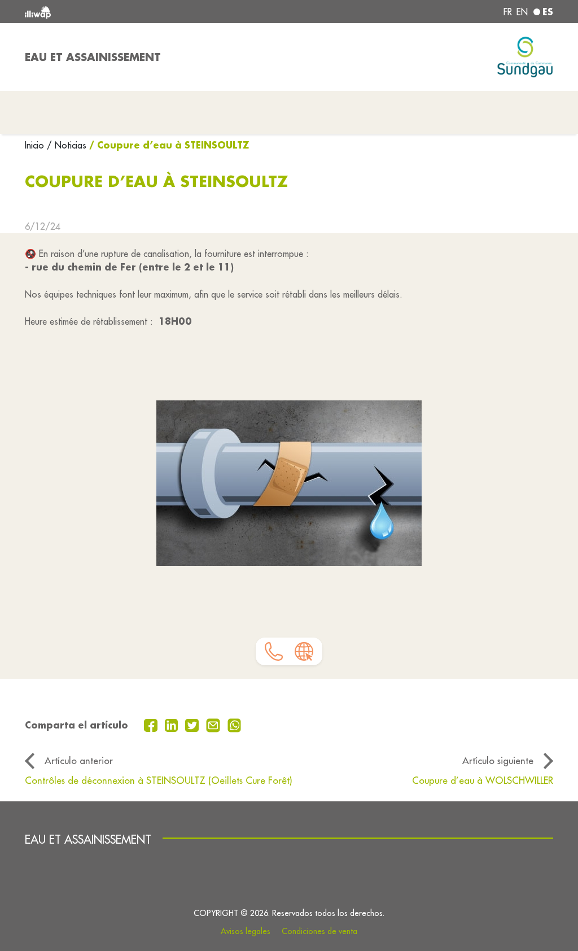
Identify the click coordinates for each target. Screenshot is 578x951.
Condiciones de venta (319, 931)
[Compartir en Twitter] (193, 724)
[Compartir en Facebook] (152, 724)
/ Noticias (66, 145)
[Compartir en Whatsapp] (234, 724)
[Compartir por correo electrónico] (214, 724)
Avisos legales (245, 931)
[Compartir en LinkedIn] (173, 724)
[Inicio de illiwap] (131, 11)
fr (507, 12)
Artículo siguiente (497, 760)
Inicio (36, 145)
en (522, 12)
